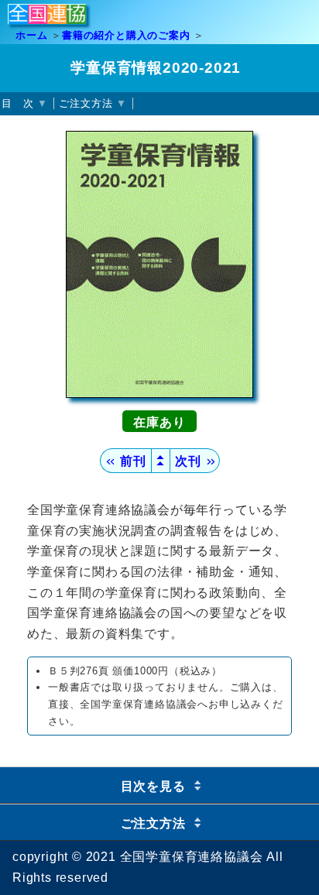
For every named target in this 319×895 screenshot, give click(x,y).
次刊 (194, 461)
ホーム (31, 35)
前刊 (125, 461)
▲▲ (161, 460)
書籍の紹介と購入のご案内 (126, 35)
